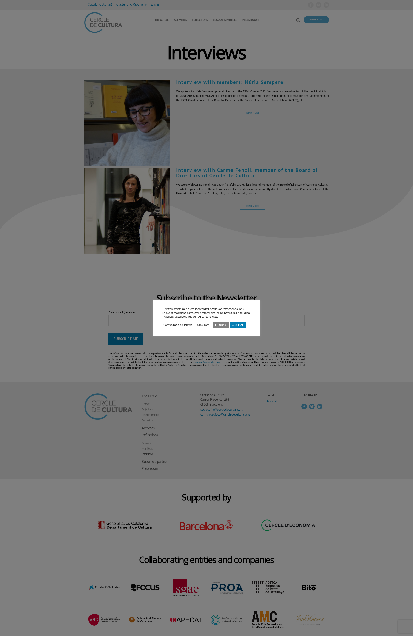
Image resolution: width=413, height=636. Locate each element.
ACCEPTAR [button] (238, 325)
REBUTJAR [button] (220, 325)
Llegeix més (202, 325)
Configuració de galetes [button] (177, 325)
